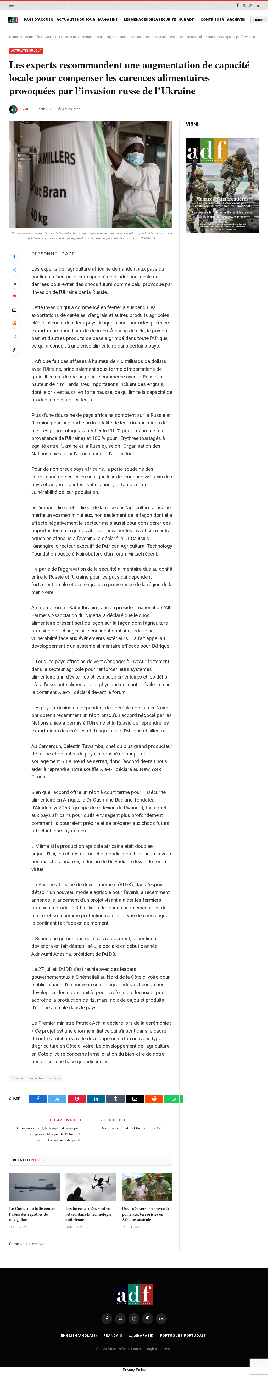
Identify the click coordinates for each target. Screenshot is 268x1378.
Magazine (108, 19)
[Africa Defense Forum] (13, 20)
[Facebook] (14, 256)
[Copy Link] (14, 350)
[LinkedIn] (14, 283)
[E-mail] (14, 310)
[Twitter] (14, 270)
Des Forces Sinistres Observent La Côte (132, 1127)
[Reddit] (14, 323)
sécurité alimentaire (44, 1078)
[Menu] (11, 5)
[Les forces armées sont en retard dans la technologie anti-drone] (90, 1187)
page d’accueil (38, 19)
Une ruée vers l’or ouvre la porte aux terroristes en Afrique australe (145, 1214)
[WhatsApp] (14, 336)
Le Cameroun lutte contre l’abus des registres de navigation (32, 1214)
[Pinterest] (14, 296)
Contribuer (212, 19)
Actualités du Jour (76, 19)
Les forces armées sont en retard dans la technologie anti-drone (88, 1214)
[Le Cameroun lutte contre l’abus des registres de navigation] (34, 1187)
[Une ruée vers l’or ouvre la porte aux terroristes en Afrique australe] (147, 1187)
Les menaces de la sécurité (150, 19)
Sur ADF (186, 19)
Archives (236, 19)
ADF (28, 109)
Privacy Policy (134, 1370)
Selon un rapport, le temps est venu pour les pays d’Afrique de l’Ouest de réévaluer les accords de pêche (49, 1133)
